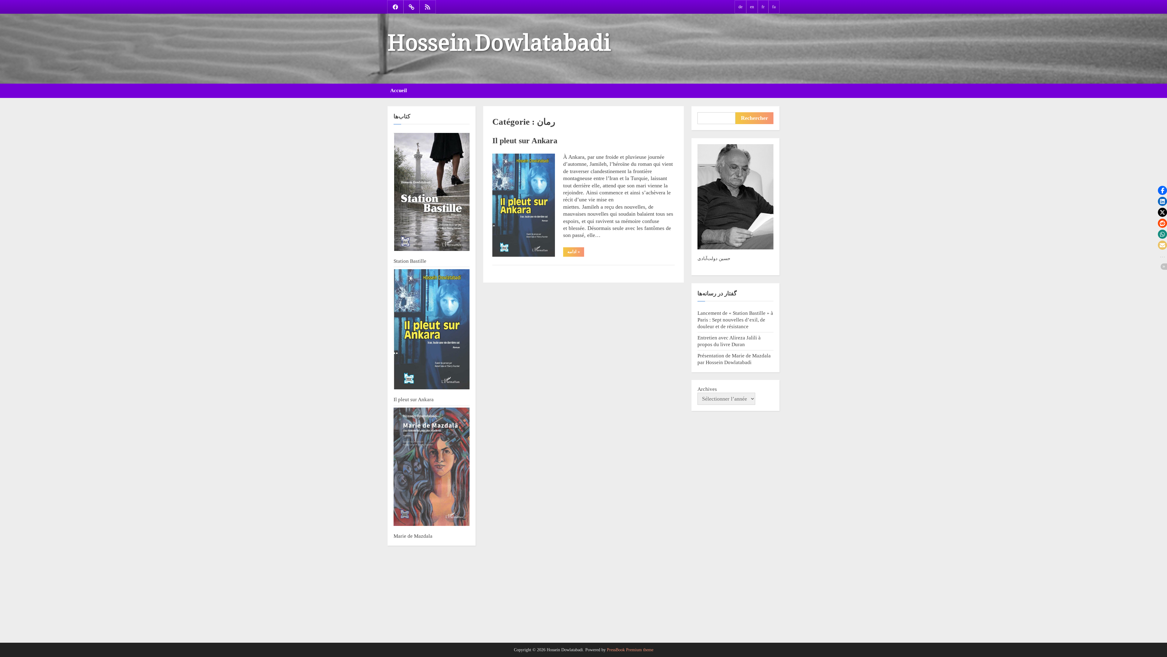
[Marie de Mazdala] (432, 468)
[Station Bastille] (432, 193)
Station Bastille (410, 261)
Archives (707, 389)
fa (774, 6)
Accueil (398, 90)
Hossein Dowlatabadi (499, 36)
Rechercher (754, 118)
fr (763, 6)
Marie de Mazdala (413, 536)
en (752, 6)
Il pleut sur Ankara (524, 140)
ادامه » (575, 253)
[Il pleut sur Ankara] (432, 330)
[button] (1162, 190)
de (740, 6)
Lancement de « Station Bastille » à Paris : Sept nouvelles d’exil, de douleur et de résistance (735, 319)
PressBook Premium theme (630, 649)
